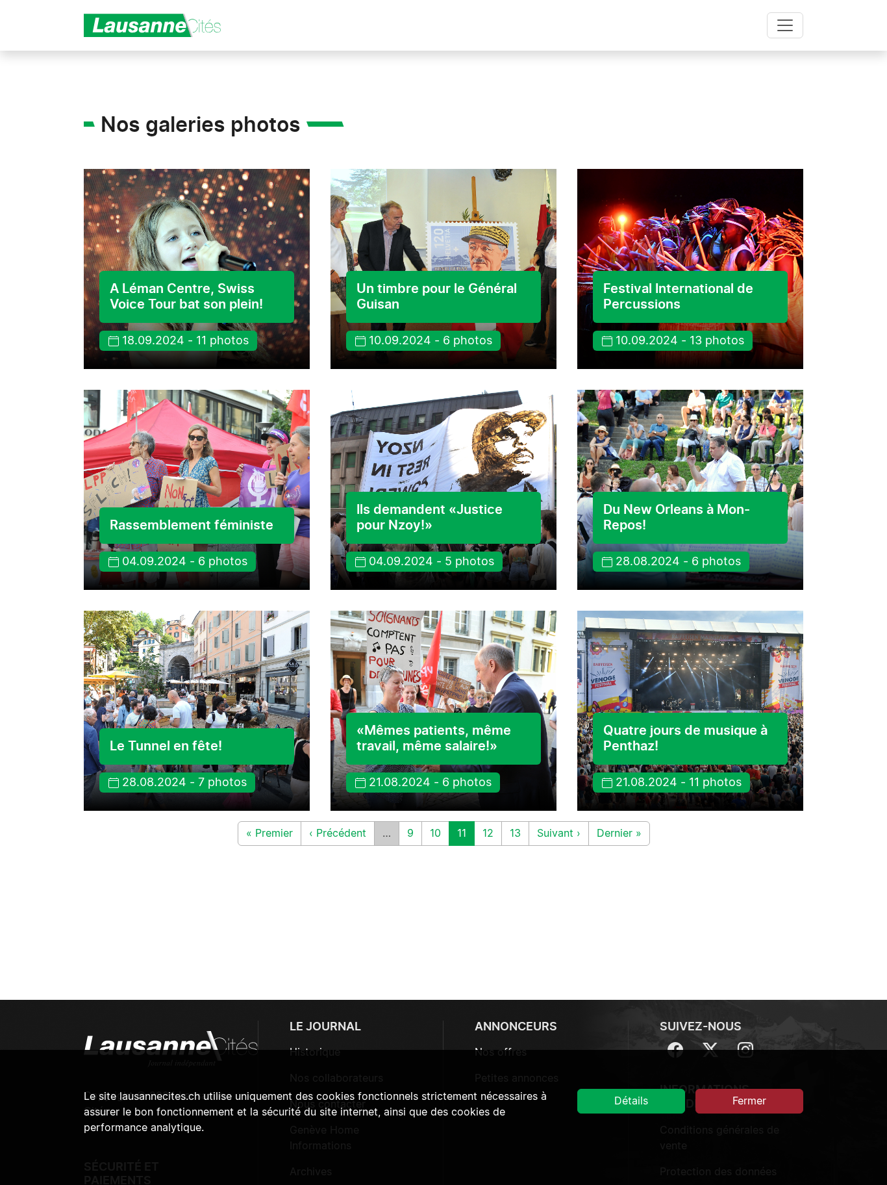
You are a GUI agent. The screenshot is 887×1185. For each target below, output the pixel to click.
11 (465, 833)
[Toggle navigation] (785, 25)
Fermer (749, 1101)
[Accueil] (158, 25)
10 (439, 833)
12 (492, 833)
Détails (631, 1101)
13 (519, 833)
